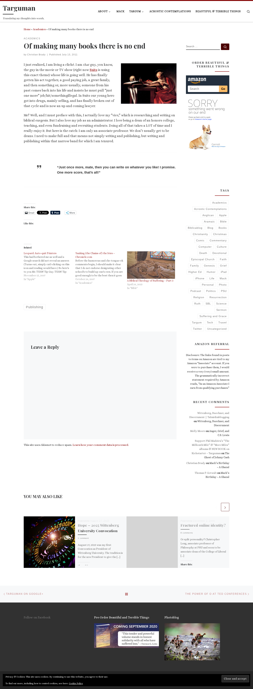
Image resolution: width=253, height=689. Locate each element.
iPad (224, 271)
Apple (223, 215)
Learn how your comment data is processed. (101, 445)
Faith (223, 259)
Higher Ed (195, 271)
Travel (222, 322)
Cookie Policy (76, 683)
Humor (211, 271)
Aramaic (209, 221)
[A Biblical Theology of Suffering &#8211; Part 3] (151, 265)
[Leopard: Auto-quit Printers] (49, 266)
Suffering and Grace (213, 316)
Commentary (218, 240)
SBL (208, 303)
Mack (223, 278)
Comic (200, 240)
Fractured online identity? (203, 525)
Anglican (208, 215)
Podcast (195, 290)
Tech (210, 322)
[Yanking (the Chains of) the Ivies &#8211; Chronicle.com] (101, 268)
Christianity (200, 234)
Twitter (197, 328)
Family (194, 265)
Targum (197, 322)
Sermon (221, 309)
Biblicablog (195, 227)
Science (221, 303)
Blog (210, 227)
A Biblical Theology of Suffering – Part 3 (150, 280)
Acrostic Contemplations (210, 208)
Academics (39, 29)
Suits (93, 70)
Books (223, 227)
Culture (222, 246)
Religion (198, 297)
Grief (223, 265)
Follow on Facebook (37, 617)
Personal (208, 284)
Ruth (197, 303)
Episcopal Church (203, 259)
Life (211, 278)
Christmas (220, 234)
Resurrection (218, 297)
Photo (223, 284)
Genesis (209, 265)
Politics (211, 290)
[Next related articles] (225, 507)
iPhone (199, 278)
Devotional (219, 253)
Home (27, 29)
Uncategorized (217, 328)
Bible (223, 221)
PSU (224, 290)
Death (203, 253)
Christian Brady (36, 54)
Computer (205, 246)
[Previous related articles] (216, 507)
